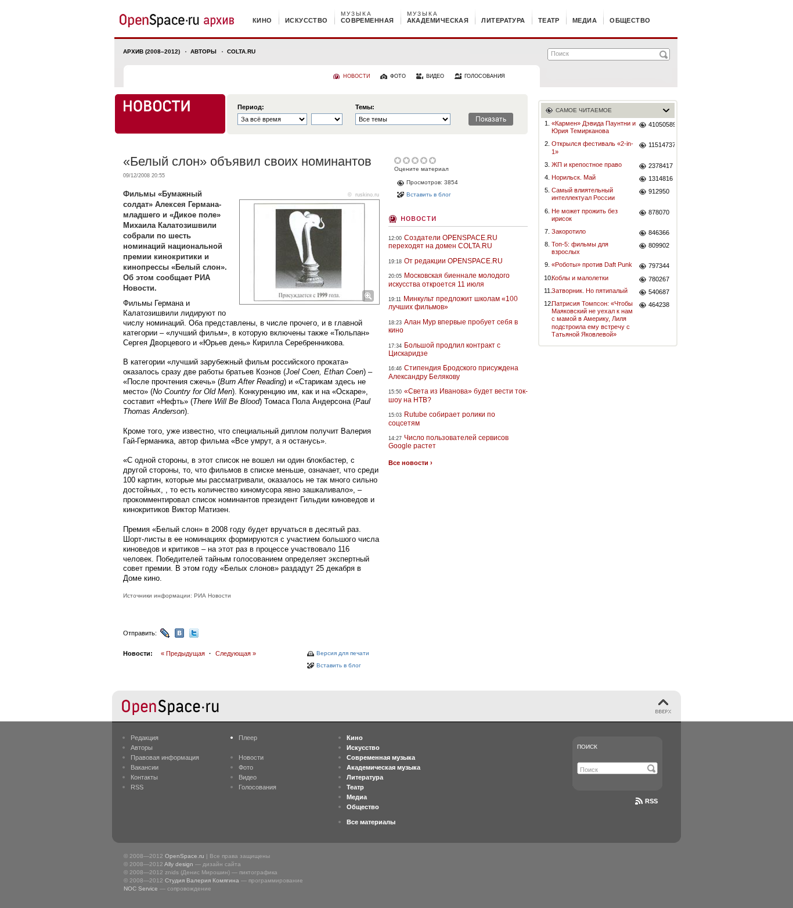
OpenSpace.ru (184, 856)
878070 (658, 212)
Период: (250, 107)
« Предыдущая (183, 653)
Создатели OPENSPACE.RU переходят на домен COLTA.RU (443, 242)
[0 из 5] (398, 160)
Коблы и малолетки (580, 277)
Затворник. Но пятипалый (590, 290)
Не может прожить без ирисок (585, 215)
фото (398, 76)
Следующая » (235, 653)
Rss (651, 801)
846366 (658, 232)
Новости (419, 218)
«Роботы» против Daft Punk (592, 264)
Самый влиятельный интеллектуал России (583, 194)
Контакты (144, 777)
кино (262, 20)
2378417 (660, 165)
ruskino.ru (367, 195)
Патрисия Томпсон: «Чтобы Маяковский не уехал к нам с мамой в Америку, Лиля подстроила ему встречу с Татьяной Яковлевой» (592, 319)
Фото (246, 767)
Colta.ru (241, 51)
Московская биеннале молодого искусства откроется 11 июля (449, 279)
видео (435, 76)
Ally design (178, 864)
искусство (306, 20)
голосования (484, 76)
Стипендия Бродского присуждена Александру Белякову (453, 372)
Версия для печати (342, 653)
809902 (658, 245)
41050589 (661, 124)
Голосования (257, 787)
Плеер (248, 737)
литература (503, 20)
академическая (438, 20)
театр (549, 20)
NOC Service (141, 888)
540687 (658, 291)
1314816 (660, 178)
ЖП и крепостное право (587, 164)
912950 (658, 191)
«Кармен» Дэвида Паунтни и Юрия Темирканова (594, 127)
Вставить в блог (338, 665)
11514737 (661, 144)
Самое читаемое (584, 110)
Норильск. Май (574, 177)
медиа (584, 20)
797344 (658, 265)
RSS (137, 787)
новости (356, 76)
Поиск (587, 746)
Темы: (364, 107)
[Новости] (170, 114)
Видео (248, 777)
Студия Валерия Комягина (202, 880)
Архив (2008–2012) (151, 51)
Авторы (203, 51)
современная (367, 20)
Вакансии (144, 767)
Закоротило (569, 231)
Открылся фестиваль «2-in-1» (592, 147)
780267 (658, 279)
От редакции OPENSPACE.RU (453, 261)
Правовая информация (165, 757)
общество (630, 20)
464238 (658, 304)
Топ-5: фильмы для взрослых (580, 248)
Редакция (144, 737)
